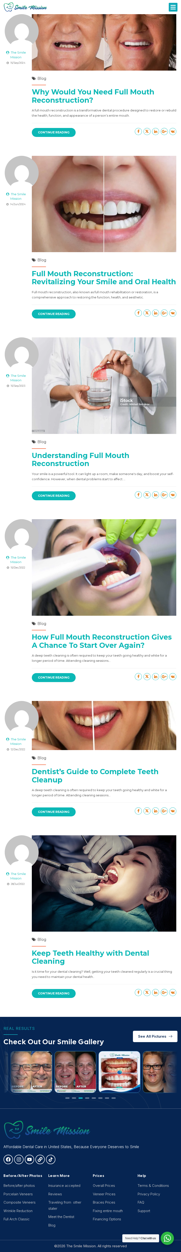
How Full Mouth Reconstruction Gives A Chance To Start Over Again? (102, 641)
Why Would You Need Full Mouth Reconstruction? (93, 96)
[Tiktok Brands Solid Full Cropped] (50, 1159)
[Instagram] (19, 1159)
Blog (41, 78)
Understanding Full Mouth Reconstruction (80, 459)
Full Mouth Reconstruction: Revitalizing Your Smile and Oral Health (104, 277)
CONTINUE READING (54, 132)
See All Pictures (152, 1036)
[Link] (40, 1159)
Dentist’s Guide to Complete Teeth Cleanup (95, 775)
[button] (173, 7)
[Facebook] (8, 1159)
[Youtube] (29, 1159)
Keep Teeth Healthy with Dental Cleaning (90, 957)
